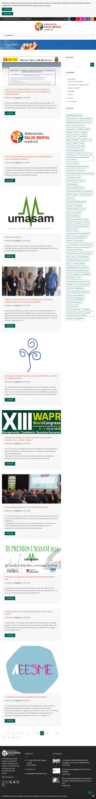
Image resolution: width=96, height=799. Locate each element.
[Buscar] (65, 18)
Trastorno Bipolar (72, 281)
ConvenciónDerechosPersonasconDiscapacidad (80, 173)
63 (4, 737)
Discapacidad (88, 191)
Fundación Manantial (73, 209)
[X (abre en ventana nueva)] (7, 782)
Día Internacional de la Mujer (75, 187)
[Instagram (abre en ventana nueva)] (17, 782)
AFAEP (76, 133)
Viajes (68, 295)
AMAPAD (76, 140)
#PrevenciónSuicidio (86, 118)
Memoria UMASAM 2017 (13, 237)
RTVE (68, 274)
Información (77, 212)
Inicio (7, 44)
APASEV (83, 140)
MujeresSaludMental (80, 237)
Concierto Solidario (72, 163)
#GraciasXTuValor (72, 118)
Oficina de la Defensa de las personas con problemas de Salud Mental (79, 248)
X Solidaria (86, 309)
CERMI (79, 154)
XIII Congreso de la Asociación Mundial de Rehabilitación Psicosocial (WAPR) (79, 314)
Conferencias (80, 170)
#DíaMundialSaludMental (74, 115)
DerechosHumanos (72, 184)
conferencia (70, 170)
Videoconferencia (78, 295)
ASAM (68, 143)
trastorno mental (84, 281)
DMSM (69, 195)
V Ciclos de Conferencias (82, 285)
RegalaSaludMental (72, 267)
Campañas (71, 91)
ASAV (82, 143)
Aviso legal (18, 796)
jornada (85, 219)
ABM (68, 126)
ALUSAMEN (82, 136)
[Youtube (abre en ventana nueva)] (10, 782)
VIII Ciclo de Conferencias (74, 302)
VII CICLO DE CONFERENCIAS (75, 299)
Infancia (69, 212)
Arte (90, 140)
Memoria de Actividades (81, 226)
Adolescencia (71, 129)
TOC (79, 278)
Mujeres (69, 237)
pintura (74, 256)
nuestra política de (41, 5)
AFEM (68, 136)
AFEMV (75, 136)
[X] (73, 19)
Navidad (69, 240)
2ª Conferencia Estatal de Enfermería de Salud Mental (26, 697)
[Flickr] (81, 19)
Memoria (69, 226)
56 (37, 733)
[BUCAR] (92, 65)
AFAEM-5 (87, 129)
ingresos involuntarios (73, 216)
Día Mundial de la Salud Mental (78, 85)
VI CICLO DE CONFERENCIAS (75, 288)
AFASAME (84, 133)
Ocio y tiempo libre (72, 244)
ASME (82, 147)
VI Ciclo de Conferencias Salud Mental (78, 292)
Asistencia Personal (72, 147)
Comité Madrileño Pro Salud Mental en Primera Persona (78, 158)
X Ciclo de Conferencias (74, 309)
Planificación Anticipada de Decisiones (78, 260)
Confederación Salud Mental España (77, 166)
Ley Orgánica (78, 223)
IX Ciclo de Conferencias (74, 219)
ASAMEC (75, 143)
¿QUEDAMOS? (79, 318)
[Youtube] (77, 19)
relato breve (84, 267)
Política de (60, 796)
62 (56, 733)
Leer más (10, 113)
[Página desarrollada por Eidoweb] (93, 796)
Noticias (70, 98)
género (83, 209)
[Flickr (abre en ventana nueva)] (14, 782)
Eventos (70, 94)
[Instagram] (84, 19)
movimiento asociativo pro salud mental (78, 233)
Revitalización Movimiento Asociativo (77, 270)
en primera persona (85, 195)
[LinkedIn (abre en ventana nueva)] (3, 785)
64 (8, 737)
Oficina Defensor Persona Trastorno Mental (79, 253)
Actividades (71, 79)
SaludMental (86, 274)
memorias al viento (72, 230)
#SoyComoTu (87, 122)
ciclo (84, 154)
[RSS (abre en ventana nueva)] (92, 19)
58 (47, 733)
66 (18, 737)
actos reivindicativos (78, 126)
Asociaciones (70, 154)
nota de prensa (78, 240)
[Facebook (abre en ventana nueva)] (3, 782)
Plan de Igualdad (83, 256)
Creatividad (70, 177)
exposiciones (70, 198)
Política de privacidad (31, 796)
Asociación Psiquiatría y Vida (75, 150)
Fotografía (78, 205)
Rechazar (7, 13)
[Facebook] (69, 19)
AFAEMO (69, 133)
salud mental (76, 274)
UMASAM (17, 98)
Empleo (75, 195)
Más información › (8, 777)
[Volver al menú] (90, 792)
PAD (68, 256)
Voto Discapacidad (72, 306)
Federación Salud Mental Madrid (76, 202)
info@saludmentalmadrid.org (12, 19)
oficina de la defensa (86, 244)
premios (69, 264)
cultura (78, 177)
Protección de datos (46, 796)
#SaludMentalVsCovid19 (74, 122)
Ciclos (90, 154)
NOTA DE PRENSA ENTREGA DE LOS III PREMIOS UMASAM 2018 (26, 507)
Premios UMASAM (74, 88)
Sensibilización (71, 278)
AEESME (79, 129)
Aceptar (7, 9)
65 (13, 737)
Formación (70, 205)
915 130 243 (31, 769)
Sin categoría (72, 101)
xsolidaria (69, 318)
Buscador (69, 57)
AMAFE (69, 140)
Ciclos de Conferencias (75, 81)
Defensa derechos (72, 180)
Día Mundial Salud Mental (74, 191)
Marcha (87, 223)
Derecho (82, 180)
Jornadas (69, 223)
